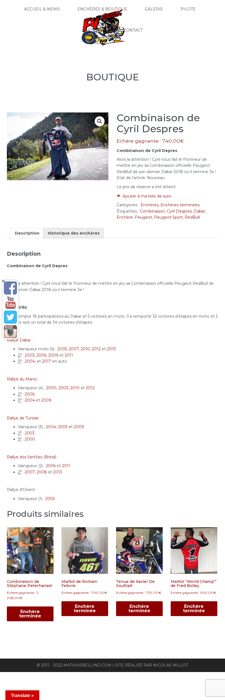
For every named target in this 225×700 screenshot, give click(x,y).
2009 (53, 355)
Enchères (149, 204)
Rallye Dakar (19, 340)
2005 (62, 348)
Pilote (188, 9)
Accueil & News (42, 9)
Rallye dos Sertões (24, 457)
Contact (133, 30)
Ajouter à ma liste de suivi (146, 196)
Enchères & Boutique (102, 9)
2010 (85, 348)
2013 (111, 348)
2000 (51, 387)
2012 (96, 348)
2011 (69, 355)
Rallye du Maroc (22, 379)
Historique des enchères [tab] (74, 233)
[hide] (3, 281)
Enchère (125, 217)
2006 (41, 355)
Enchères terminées (180, 204)
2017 (46, 361)
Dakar (199, 211)
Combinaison (152, 211)
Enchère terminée (30, 614)
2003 (30, 355)
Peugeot (143, 217)
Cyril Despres (179, 211)
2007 (74, 348)
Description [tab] (27, 233)
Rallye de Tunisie (23, 418)
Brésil (50, 457)
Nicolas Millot (170, 665)
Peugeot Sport (168, 217)
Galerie (154, 9)
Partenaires (96, 30)
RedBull (192, 217)
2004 (30, 361)
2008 (41, 472)
